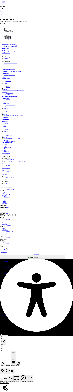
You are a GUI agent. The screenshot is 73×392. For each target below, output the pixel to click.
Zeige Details (5, 64)
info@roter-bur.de (3, 243)
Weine (3, 193)
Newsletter (3, 2)
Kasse (3, 4)
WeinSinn (3, 219)
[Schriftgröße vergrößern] (1, 334)
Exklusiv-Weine (6, 197)
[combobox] (32, 257)
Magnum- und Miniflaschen (8, 199)
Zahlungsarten (4, 228)
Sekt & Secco (4, 200)
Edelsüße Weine (6, 198)
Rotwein (5, 195)
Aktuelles (3, 220)
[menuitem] (37, 1)
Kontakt (3, 1)
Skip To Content (2, 382)
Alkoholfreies (4, 202)
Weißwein (5, 196)
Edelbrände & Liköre (5, 201)
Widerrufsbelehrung (5, 230)
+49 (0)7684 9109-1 (4, 242)
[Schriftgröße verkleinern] (1, 338)
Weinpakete (4, 192)
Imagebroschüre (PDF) (5, 224)
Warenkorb (3, 3)
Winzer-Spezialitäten (5, 203)
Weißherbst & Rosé (7, 194)
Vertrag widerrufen (5, 234)
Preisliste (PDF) (4, 223)
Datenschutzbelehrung (5, 232)
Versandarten (4, 229)
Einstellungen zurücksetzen (4, 383)
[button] (3, 342)
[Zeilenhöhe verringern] (1, 350)
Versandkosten (6, 58)
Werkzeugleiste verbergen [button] (4, 335)
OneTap (6, 333)
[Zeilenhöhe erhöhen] (1, 346)
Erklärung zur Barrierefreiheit (6, 233)
